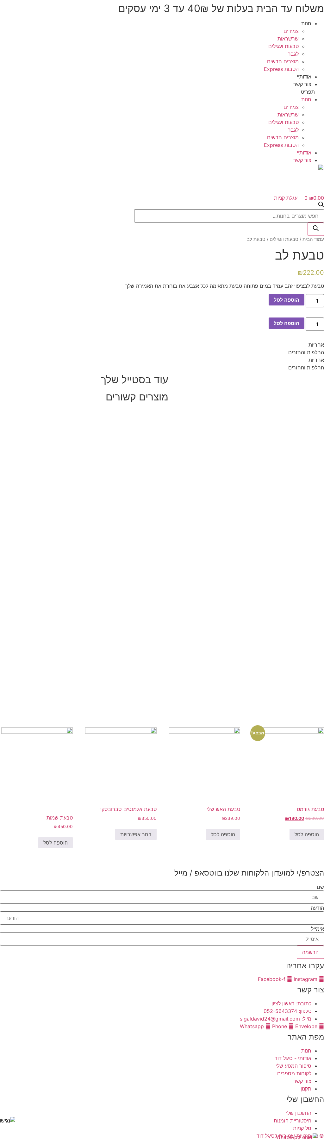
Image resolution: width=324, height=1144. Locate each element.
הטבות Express (281, 69)
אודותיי (304, 76)
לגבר (293, 54)
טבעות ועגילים (283, 46)
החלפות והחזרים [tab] (306, 352)
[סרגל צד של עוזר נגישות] (7, 1120)
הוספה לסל (286, 300)
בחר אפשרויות (136, 834)
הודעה (317, 907)
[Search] (316, 229)
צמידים (291, 31)
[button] (162, 92)
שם (320, 886)
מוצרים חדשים (283, 61)
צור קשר (302, 84)
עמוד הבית (313, 239)
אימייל (317, 928)
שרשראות (288, 38)
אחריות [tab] (316, 345)
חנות (306, 23)
